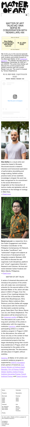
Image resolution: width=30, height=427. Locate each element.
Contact (18, 408)
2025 (17, 401)
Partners (18, 410)
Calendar (18, 390)
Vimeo (4, 425)
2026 (3, 398)
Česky (3, 413)
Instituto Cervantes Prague (10, 374)
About (17, 406)
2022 (3, 401)
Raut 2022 (5, 408)
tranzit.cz (12, 326)
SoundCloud (5, 424)
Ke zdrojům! (5, 406)
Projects (4, 393)
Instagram (5, 421)
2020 (3, 402)
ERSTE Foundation (18, 363)
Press (17, 409)
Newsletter (19, 393)
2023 (17, 399)
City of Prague (13, 369)
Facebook (5, 422)
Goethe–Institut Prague (15, 372)
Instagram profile (10, 317)
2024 (3, 399)
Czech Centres (21, 376)
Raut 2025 (5, 409)
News (3, 390)
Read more (7, 194)
